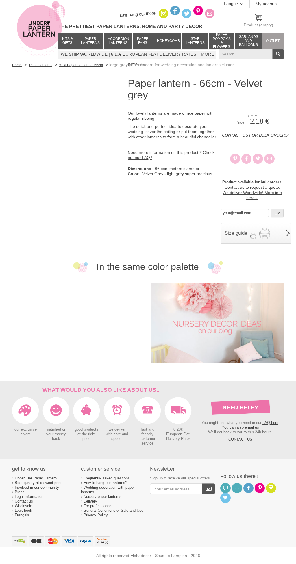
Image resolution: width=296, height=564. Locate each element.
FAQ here (270, 423)
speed (116, 439)
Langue (231, 3)
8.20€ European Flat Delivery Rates (178, 434)
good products (86, 429)
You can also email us (240, 427)
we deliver (117, 429)
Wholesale (23, 506)
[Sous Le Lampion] (41, 29)
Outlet (273, 41)
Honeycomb (168, 41)
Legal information (29, 496)
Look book (23, 510)
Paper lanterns (90, 41)
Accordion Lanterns (118, 41)
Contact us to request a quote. (252, 187)
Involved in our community (37, 487)
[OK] (208, 488)
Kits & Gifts (67, 41)
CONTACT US (241, 439)
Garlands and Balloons (248, 41)
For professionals (98, 506)
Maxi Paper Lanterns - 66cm (81, 65)
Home (17, 65)
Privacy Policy (96, 515)
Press (20, 492)
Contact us (24, 501)
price (86, 439)
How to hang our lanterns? (105, 483)
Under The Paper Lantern (36, 478)
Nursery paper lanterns (102, 496)
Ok (277, 213)
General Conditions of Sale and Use (114, 510)
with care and (117, 434)
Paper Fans (143, 41)
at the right (86, 434)
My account (267, 3)
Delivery (90, 501)
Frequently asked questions (107, 478)
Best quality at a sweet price (38, 483)
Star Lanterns (195, 41)
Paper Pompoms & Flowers (222, 41)
